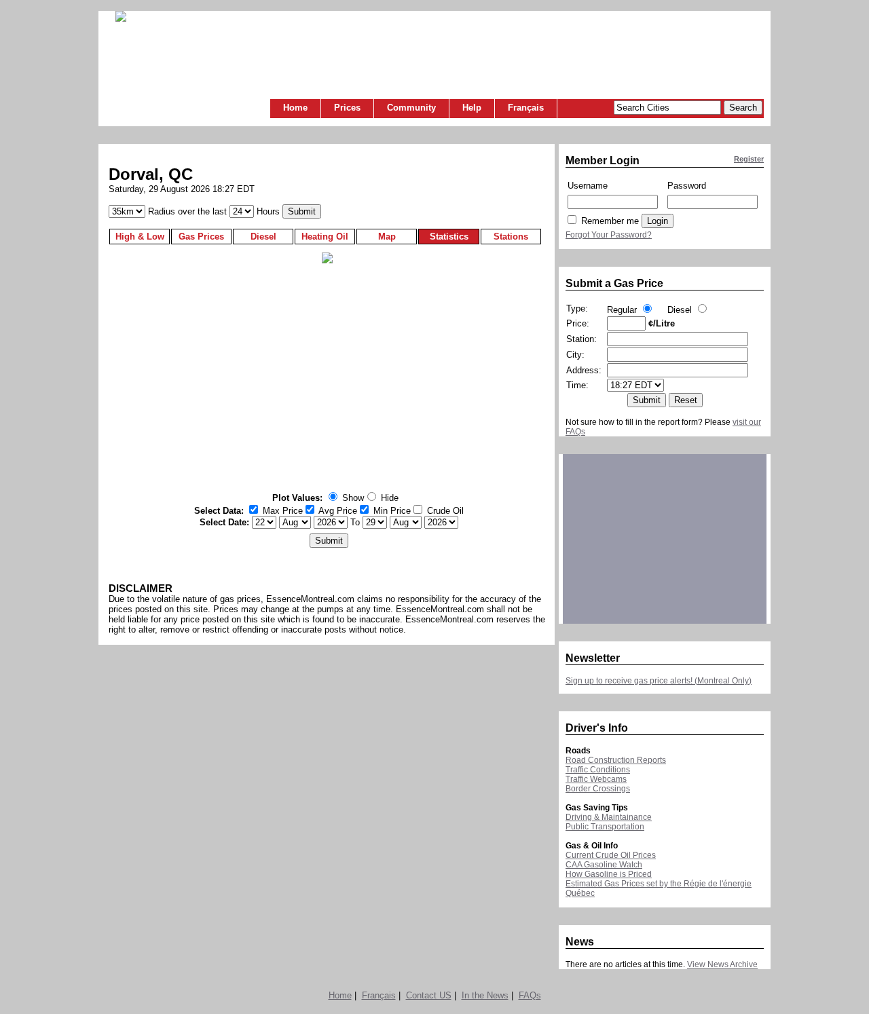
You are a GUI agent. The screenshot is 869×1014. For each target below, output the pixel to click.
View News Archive (722, 964)
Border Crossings (598, 788)
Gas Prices (201, 236)
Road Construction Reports (616, 760)
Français (526, 107)
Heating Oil (324, 236)
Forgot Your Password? (609, 235)
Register (749, 159)
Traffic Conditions (598, 769)
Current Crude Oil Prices (611, 855)
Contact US (428, 995)
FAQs (530, 995)
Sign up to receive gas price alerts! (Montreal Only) (659, 681)
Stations (511, 236)
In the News (485, 995)
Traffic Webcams (596, 779)
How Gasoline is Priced (609, 874)
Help (471, 107)
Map (387, 236)
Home (295, 107)
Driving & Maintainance (609, 817)
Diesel (263, 236)
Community (411, 107)
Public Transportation (605, 826)
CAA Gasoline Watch (604, 864)
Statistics (449, 236)
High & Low (139, 236)
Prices (347, 107)
